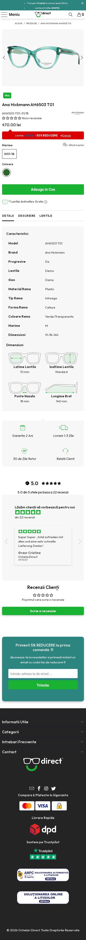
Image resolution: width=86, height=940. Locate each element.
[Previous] (4, 57)
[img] (45, 512)
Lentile (45, 216)
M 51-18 (9, 154)
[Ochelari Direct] (43, 14)
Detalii (8, 216)
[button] (12, 118)
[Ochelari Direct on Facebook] (39, 789)
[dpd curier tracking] (43, 834)
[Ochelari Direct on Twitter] (54, 789)
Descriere (26, 216)
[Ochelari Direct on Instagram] (46, 789)
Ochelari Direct (29, 930)
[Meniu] (2, 14)
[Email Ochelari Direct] (32, 789)
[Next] (81, 57)
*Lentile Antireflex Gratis (26, 201)
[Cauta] (71, 14)
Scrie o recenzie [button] (43, 611)
